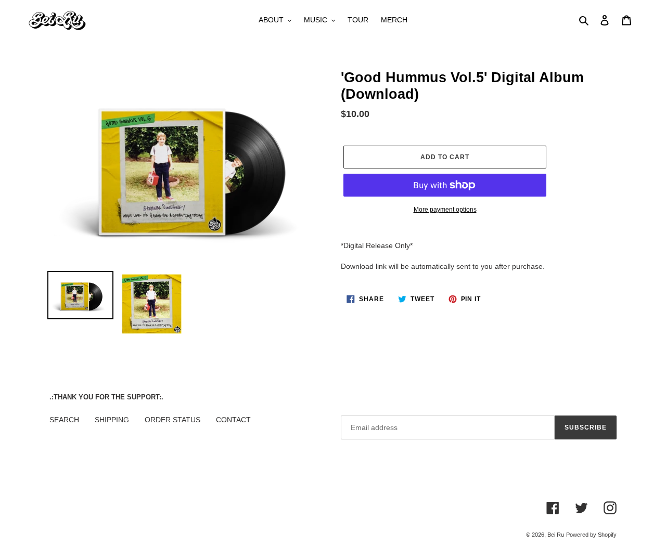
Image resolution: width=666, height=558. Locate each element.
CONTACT (233, 420)
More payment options (445, 209)
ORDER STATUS (172, 420)
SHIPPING (112, 420)
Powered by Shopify (591, 534)
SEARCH (64, 420)
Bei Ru (555, 534)
